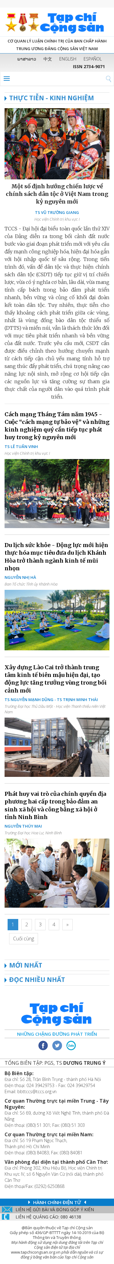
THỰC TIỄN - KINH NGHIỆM (51, 98)
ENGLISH (67, 59)
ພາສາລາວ (26, 59)
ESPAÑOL (93, 59)
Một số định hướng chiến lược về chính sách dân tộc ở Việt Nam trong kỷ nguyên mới (57, 194)
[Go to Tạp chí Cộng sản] (57, 22)
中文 (47, 59)
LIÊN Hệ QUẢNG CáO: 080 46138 (48, 1217)
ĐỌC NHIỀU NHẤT (37, 979)
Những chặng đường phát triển (57, 1034)
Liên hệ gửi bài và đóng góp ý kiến (55, 1209)
